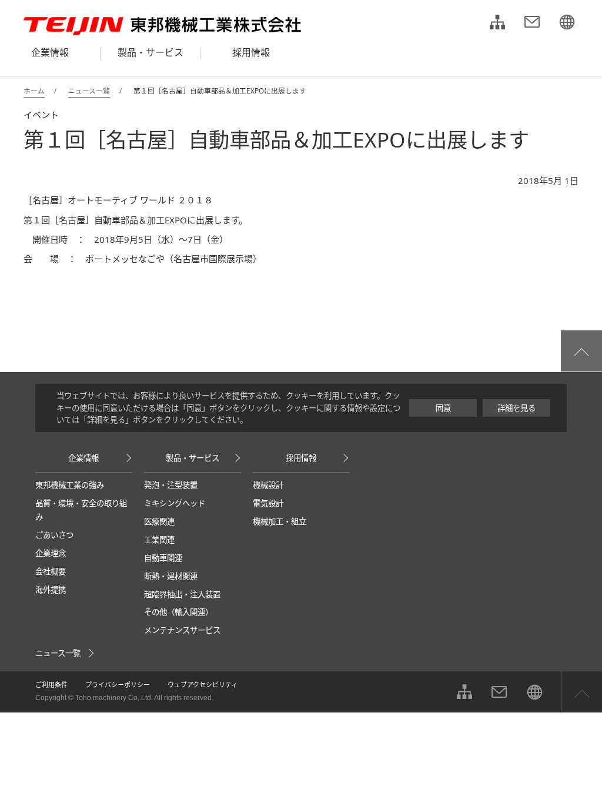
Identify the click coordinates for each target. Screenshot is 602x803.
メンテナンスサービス (182, 630)
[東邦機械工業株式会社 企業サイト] (566, 23)
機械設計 (268, 485)
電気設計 (268, 503)
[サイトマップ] (497, 23)
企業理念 (50, 553)
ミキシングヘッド (174, 503)
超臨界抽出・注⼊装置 (182, 594)
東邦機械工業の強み (69, 485)
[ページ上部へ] (581, 351)
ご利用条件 (51, 684)
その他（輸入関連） (178, 612)
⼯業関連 (159, 539)
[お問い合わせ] (532, 23)
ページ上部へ (581, 691)
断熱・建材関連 (171, 576)
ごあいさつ (54, 535)
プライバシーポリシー (117, 684)
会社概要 (50, 571)
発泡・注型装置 (171, 485)
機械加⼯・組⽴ (279, 521)
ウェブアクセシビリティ (203, 684)
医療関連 (159, 521)
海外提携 (50, 589)
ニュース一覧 (58, 653)
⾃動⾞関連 (163, 558)
